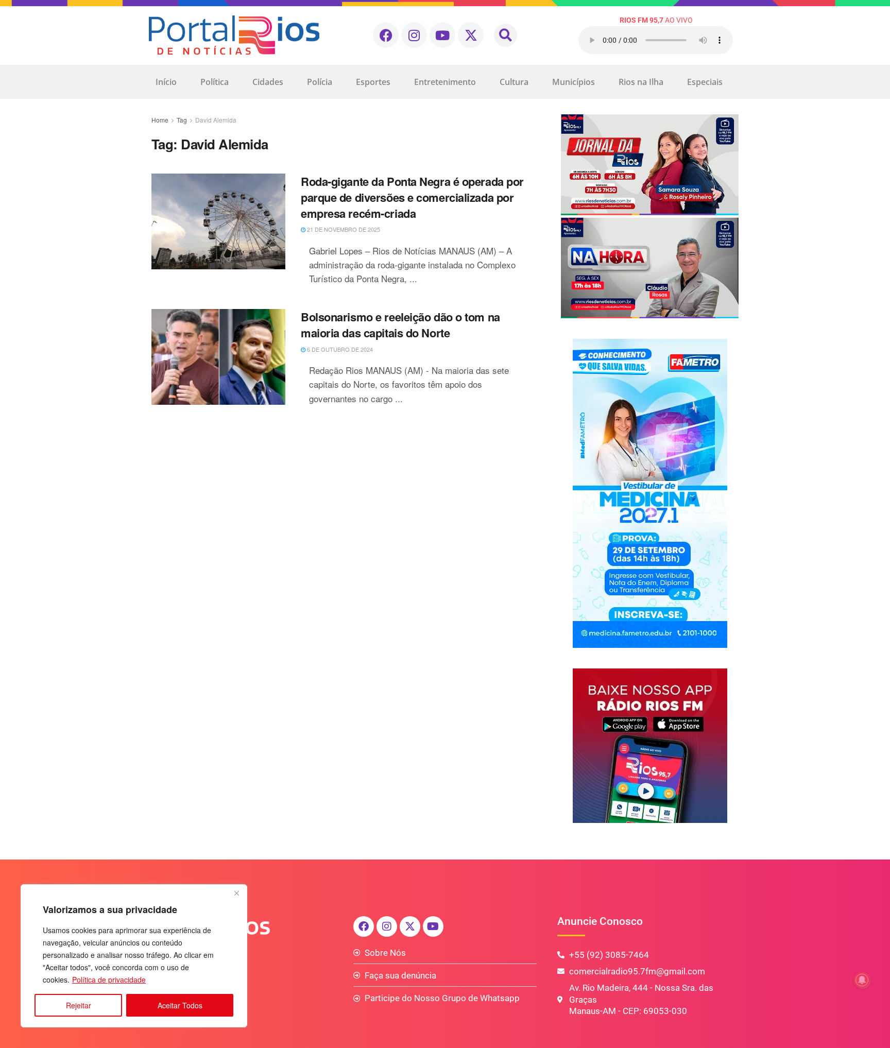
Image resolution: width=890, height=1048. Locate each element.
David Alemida (215, 119)
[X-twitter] (471, 35)
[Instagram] (414, 35)
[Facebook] (386, 35)
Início (166, 82)
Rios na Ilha (641, 82)
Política (214, 82)
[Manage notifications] (862, 980)
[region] (134, 955)
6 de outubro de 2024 (339, 349)
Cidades (267, 82)
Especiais (705, 82)
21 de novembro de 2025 (342, 229)
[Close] (236, 893)
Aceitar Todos (180, 1005)
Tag (182, 119)
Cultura (514, 82)
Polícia (319, 82)
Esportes (373, 82)
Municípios (573, 82)
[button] (505, 35)
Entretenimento (445, 82)
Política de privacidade (109, 979)
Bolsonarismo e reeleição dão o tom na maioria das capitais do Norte (400, 324)
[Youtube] (442, 35)
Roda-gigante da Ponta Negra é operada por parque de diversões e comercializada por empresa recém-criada (412, 197)
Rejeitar (78, 1005)
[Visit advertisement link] (650, 216)
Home (159, 119)
